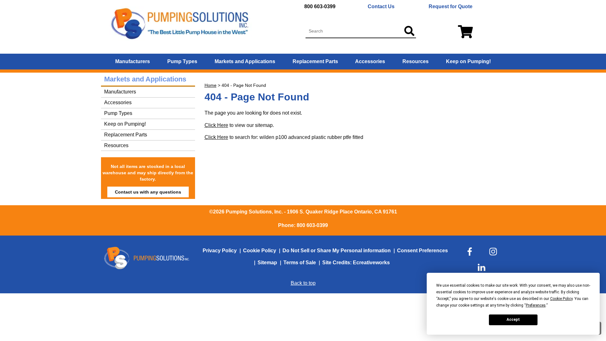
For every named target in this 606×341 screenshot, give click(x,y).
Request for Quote (450, 6)
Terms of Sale (299, 262)
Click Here (216, 125)
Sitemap (267, 262)
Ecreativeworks (371, 262)
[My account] (464, 32)
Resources (415, 61)
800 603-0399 (320, 6)
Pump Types (182, 61)
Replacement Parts (315, 61)
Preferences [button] (536, 305)
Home (211, 85)
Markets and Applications (245, 61)
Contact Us (381, 6)
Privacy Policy (220, 250)
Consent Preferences (422, 250)
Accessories (370, 61)
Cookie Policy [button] (561, 298)
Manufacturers (132, 61)
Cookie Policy (259, 250)
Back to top (303, 283)
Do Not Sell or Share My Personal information (336, 250)
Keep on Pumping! (468, 61)
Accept (513, 319)
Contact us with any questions (148, 191)
